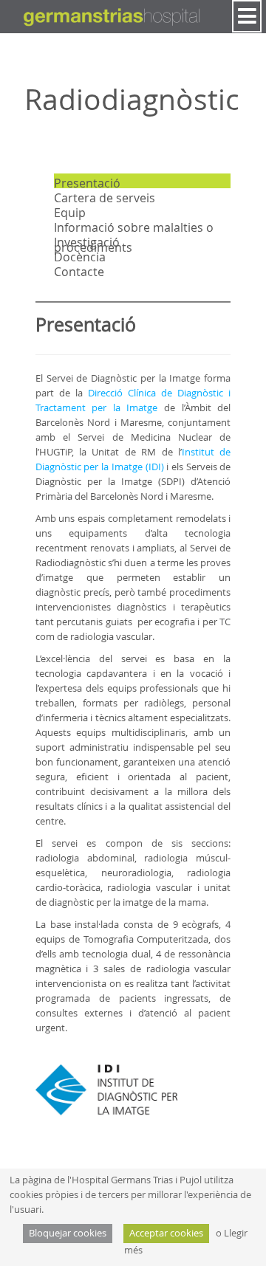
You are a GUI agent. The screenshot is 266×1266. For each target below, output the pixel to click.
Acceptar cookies (166, 1233)
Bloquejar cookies (67, 1233)
